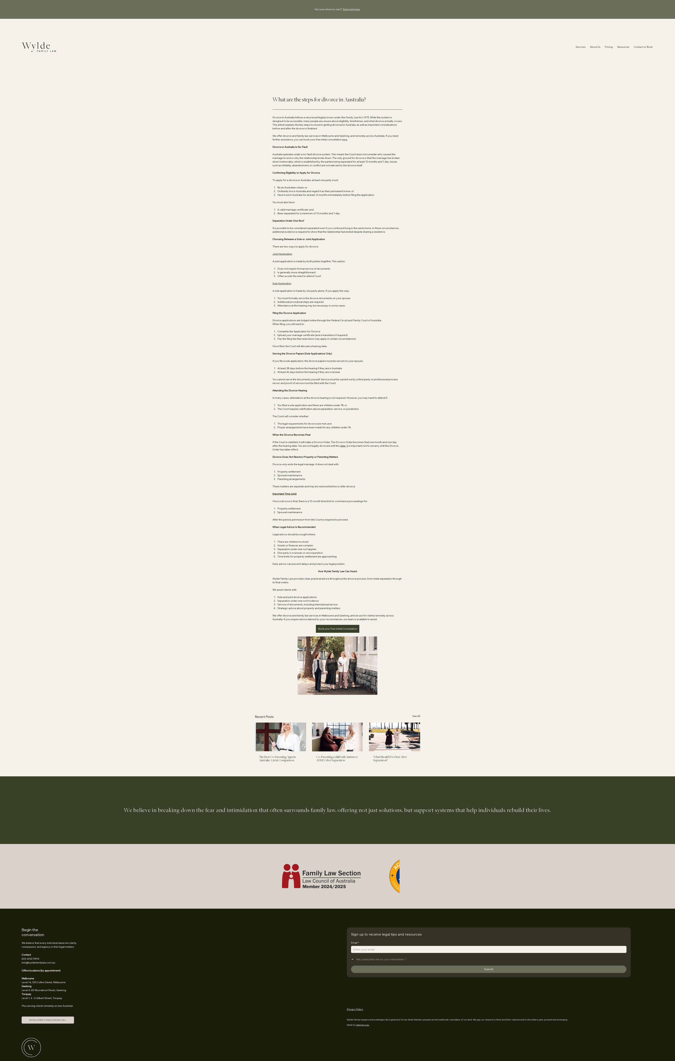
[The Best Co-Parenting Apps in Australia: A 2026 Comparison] (280, 737)
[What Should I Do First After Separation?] (394, 737)
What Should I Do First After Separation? (390, 758)
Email (355, 917)
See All (416, 716)
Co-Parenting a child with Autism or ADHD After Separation (337, 758)
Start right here (351, 9)
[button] (643, 47)
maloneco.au (362, 999)
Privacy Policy (355, 983)
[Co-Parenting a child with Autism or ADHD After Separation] (337, 737)
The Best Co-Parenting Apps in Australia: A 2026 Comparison (277, 758)
